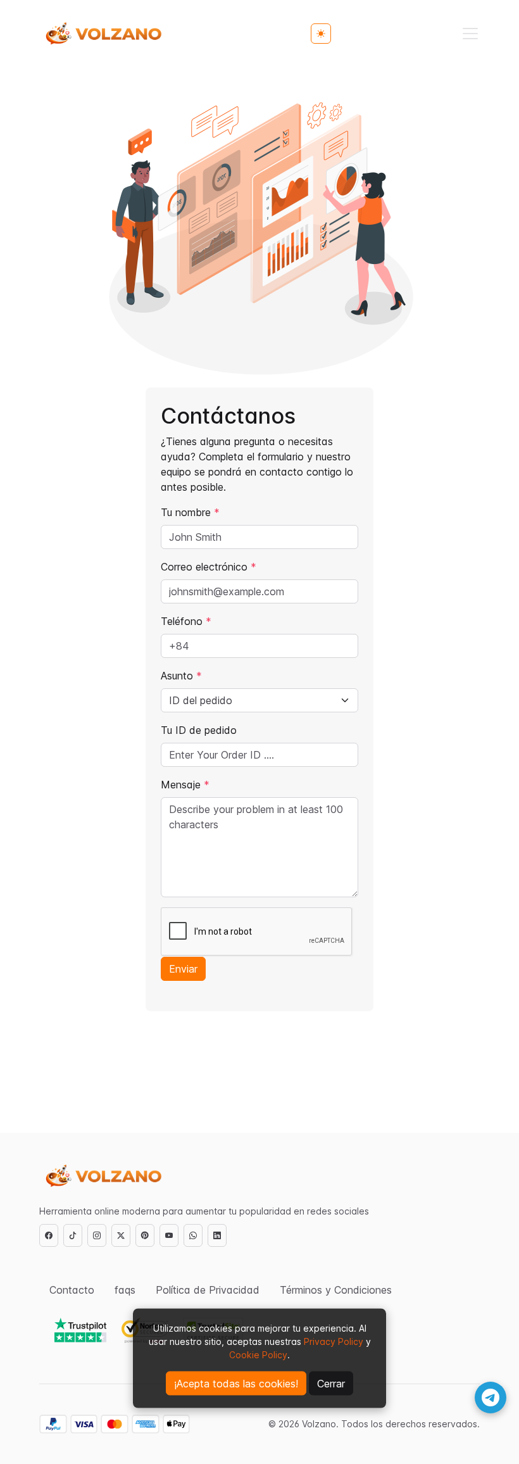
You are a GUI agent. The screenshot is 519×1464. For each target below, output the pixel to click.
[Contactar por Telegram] (490, 1397)
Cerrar (331, 1383)
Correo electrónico (208, 566)
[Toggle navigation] (470, 33)
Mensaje (185, 784)
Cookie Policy (258, 1354)
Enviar (183, 968)
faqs (125, 1290)
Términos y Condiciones (336, 1290)
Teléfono (186, 621)
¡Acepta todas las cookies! (236, 1383)
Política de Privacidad (208, 1290)
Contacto (71, 1290)
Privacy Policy (332, 1341)
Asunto (181, 675)
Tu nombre (190, 512)
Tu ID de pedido (199, 730)
